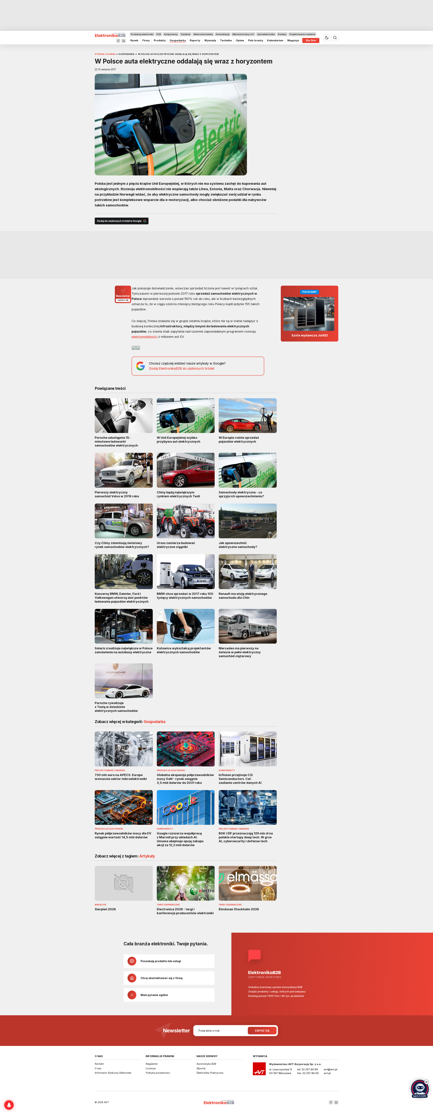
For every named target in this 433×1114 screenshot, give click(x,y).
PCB (158, 34)
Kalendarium (275, 40)
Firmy (146, 40)
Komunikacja (222, 34)
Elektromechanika (203, 34)
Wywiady (210, 40)
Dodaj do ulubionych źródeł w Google (119, 220)
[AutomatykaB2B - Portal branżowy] (110, 35)
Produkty (160, 40)
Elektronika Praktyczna (210, 1072)
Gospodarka (178, 40)
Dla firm (311, 40)
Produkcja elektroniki (142, 34)
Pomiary (282, 34)
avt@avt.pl (330, 1069)
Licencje (151, 1068)
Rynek (134, 40)
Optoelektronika (266, 34)
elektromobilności (144, 336)
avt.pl (327, 1073)
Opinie (240, 40)
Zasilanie (185, 34)
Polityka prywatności (158, 1072)
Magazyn (293, 40)
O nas (98, 1068)
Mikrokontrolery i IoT (243, 34)
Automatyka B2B (206, 1063)
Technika (226, 40)
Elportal (201, 1068)
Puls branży (255, 40)
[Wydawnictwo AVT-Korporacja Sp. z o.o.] (259, 1070)
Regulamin (152, 1063)
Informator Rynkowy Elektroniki (113, 1072)
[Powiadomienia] (9, 1105)
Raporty (195, 40)
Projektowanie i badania (302, 34)
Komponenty (171, 34)
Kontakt (99, 1063)
